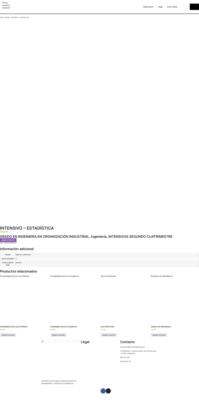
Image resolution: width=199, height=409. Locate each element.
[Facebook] (103, 391)
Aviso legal (85, 363)
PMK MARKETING (61, 393)
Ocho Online (172, 7)
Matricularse (148, 7)
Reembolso (85, 355)
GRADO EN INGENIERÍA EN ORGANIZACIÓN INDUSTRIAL (44, 237)
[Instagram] (108, 391)
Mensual (18, 262)
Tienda (7, 17)
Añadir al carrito (8, 240)
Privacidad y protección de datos (94, 359)
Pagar (160, 7)
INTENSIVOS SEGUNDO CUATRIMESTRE (140, 237)
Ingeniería (99, 237)
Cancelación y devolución (91, 351)
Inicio (2, 17)
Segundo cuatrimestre (23, 254)
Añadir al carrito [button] (8, 335)
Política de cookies (88, 347)
